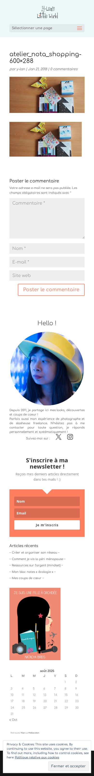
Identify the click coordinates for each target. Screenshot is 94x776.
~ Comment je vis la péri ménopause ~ (37, 559)
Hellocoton (33, 733)
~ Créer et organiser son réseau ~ (34, 552)
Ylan (23, 733)
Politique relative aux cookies (37, 757)
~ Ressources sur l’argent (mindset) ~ (36, 565)
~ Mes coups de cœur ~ (26, 578)
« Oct (13, 719)
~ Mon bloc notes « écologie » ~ (32, 572)
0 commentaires (64, 69)
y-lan (20, 69)
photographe (71, 419)
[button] (45, 139)
